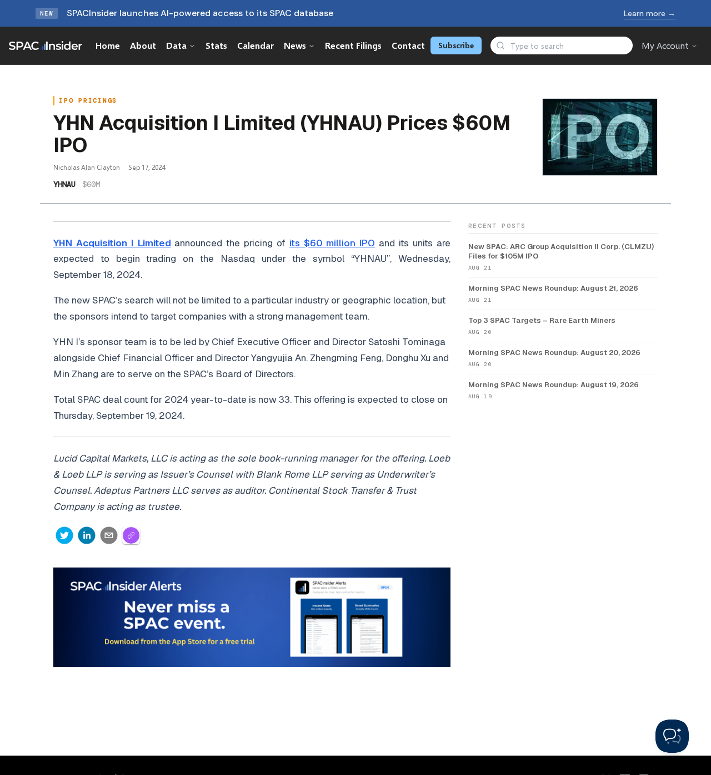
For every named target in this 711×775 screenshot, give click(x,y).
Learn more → (649, 13)
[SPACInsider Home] (45, 45)
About (143, 45)
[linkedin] (87, 535)
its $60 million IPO (332, 243)
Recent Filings (353, 45)
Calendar (255, 45)
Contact (408, 45)
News (295, 45)
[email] (109, 535)
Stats (216, 45)
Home (108, 45)
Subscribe (456, 45)
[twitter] (64, 535)
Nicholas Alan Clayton (86, 167)
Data (176, 45)
